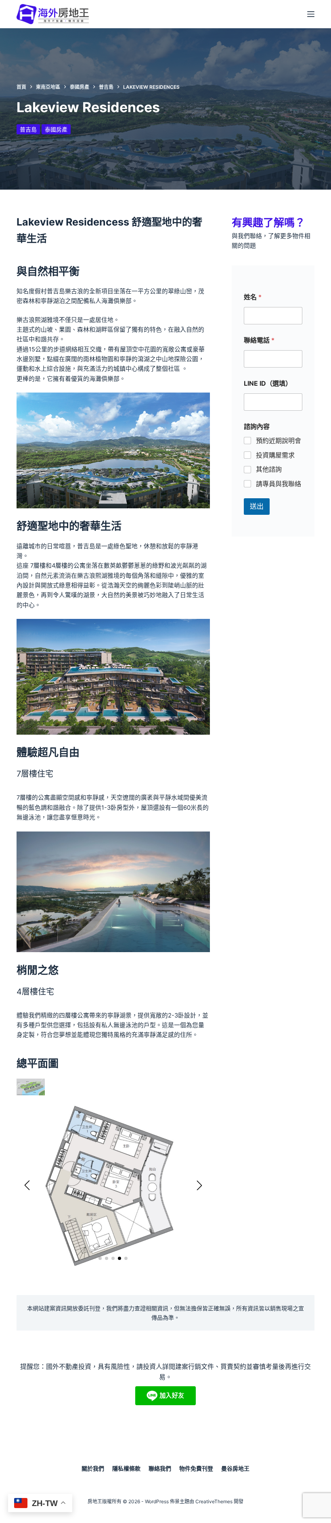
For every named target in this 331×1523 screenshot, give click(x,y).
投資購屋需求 (275, 455)
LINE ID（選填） (268, 383)
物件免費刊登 (196, 1468)
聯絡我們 (160, 1468)
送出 (257, 506)
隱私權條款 (126, 1468)
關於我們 (93, 1468)
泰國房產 (56, 129)
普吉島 (28, 129)
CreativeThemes (214, 1501)
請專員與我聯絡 (278, 484)
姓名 (253, 297)
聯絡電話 (259, 340)
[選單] (310, 14)
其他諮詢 (269, 469)
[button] (27, 1185)
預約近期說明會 (278, 441)
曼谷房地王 (235, 1468)
